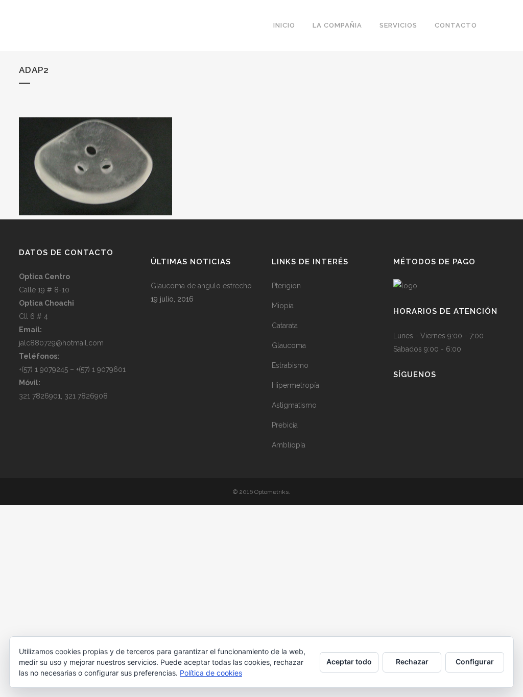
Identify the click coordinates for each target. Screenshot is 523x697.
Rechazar (412, 661)
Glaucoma (289, 345)
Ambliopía (288, 445)
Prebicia (285, 425)
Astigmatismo (294, 405)
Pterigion (286, 286)
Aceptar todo (349, 661)
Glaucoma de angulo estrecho (201, 286)
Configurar (475, 661)
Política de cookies (211, 672)
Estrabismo (290, 365)
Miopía (283, 306)
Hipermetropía (295, 385)
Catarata (285, 325)
